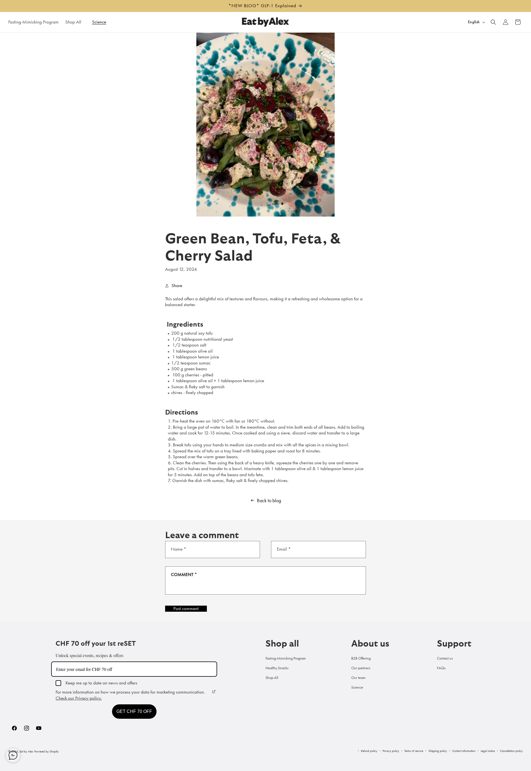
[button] (75, 21)
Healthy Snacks (277, 667)
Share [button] (176, 285)
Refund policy (369, 751)
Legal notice (488, 751)
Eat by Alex (26, 751)
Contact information (463, 751)
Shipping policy (437, 751)
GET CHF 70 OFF (134, 711)
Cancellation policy (511, 751)
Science (357, 687)
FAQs (441, 667)
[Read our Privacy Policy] (213, 691)
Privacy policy (390, 751)
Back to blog (269, 500)
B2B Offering (361, 658)
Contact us (445, 658)
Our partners (360, 667)
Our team (358, 677)
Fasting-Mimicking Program (286, 658)
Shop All (272, 677)
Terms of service (413, 751)
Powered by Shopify (46, 751)
